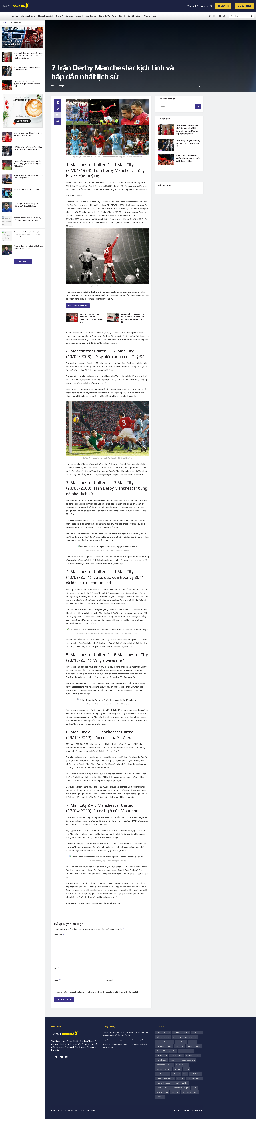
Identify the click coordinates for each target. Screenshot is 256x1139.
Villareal (174, 1092)
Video (147, 16)
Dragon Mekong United (166, 1051)
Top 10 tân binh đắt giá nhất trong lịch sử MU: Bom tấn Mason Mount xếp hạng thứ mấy (28, 55)
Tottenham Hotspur (181, 1087)
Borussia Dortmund (165, 1042)
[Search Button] (251, 16)
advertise (185, 1110)
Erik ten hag (162, 1055)
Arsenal (186, 1032)
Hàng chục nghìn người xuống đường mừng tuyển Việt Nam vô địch (27, 83)
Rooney (180, 1078)
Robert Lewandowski (165, 1078)
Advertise (245, 6)
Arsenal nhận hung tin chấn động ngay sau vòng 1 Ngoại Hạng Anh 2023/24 (27, 234)
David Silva (179, 1046)
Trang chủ (13, 16)
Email (57, 980)
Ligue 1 (79, 16)
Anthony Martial (163, 1032)
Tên (56, 968)
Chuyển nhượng (28, 16)
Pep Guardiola (163, 1074)
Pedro (186, 1069)
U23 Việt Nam (162, 1092)
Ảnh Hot (160, 1097)
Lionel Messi (162, 1060)
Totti (195, 1087)
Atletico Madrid (163, 1037)
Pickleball (176, 1074)
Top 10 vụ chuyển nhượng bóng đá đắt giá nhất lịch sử (188, 143)
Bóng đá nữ (180, 1042)
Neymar (177, 1069)
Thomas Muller (163, 1087)
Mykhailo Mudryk (164, 1069)
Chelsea (192, 1042)
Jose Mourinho (176, 1055)
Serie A (59, 16)
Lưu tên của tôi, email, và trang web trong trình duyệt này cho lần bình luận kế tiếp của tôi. (97, 992)
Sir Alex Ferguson (164, 1083)
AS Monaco (197, 1032)
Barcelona (177, 1037)
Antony (176, 1032)
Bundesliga (91, 16)
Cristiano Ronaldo (164, 1046)
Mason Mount (181, 1065)
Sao (154, 16)
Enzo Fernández (186, 1051)
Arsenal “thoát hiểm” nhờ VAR (26, 189)
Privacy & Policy (197, 1110)
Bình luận (59, 934)
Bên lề (122, 16)
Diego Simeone (194, 1046)
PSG (185, 1074)
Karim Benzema (192, 1055)
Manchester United (165, 1065)
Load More (23, 261)
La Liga (69, 16)
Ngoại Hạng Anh (45, 16)
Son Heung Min (181, 1083)
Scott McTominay (194, 1078)
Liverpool (174, 1060)
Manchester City (188, 1060)
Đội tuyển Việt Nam (190, 1092)
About (176, 1110)
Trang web (108, 980)
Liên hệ (224, 6)
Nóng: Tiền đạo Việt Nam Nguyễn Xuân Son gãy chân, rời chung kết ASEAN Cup (27, 163)
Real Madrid (195, 1074)
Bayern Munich (191, 1037)
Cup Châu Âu (134, 16)
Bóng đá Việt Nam (107, 16)
